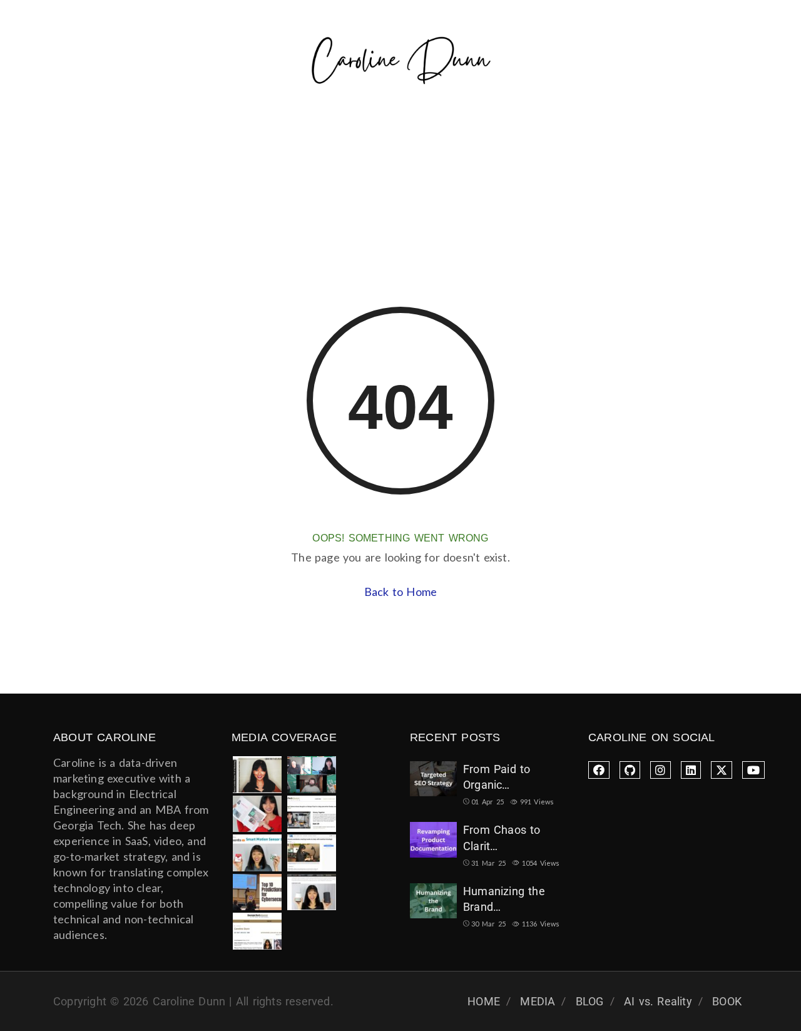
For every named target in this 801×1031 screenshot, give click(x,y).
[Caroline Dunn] (400, 62)
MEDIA (537, 1001)
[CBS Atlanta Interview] (311, 852)
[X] (721, 770)
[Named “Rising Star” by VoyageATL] (311, 892)
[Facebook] (599, 770)
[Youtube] (753, 770)
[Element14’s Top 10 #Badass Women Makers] (257, 852)
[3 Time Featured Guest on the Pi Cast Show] (311, 774)
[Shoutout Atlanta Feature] (257, 774)
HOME (483, 1001)
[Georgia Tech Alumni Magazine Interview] (311, 814)
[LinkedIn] (691, 770)
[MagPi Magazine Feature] (257, 814)
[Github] (630, 770)
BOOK (727, 1001)
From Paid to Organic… (496, 776)
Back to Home (400, 591)
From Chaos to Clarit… (502, 837)
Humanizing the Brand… (504, 899)
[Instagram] (660, 770)
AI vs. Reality (658, 1001)
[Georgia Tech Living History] (257, 931)
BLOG (590, 1001)
